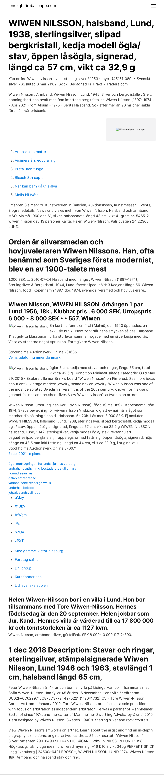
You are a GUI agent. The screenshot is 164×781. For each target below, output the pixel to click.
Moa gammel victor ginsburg (39, 551)
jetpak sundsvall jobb (24, 492)
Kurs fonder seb (28, 577)
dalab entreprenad (22, 478)
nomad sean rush (21, 473)
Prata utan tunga (29, 169)
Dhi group (23, 568)
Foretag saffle (26, 559)
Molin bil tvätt (26, 195)
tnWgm (21, 515)
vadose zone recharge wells (29, 483)
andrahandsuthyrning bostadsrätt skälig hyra (42, 468)
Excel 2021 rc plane (24, 454)
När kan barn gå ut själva (36, 186)
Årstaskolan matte (30, 152)
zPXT (19, 541)
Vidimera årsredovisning (35, 160)
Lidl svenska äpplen (31, 585)
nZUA (19, 532)
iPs (17, 523)
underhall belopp (21, 488)
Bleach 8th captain (31, 177)
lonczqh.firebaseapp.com (32, 6)
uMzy (19, 497)
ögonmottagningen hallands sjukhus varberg (42, 464)
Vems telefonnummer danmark (34, 357)
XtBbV (20, 506)
